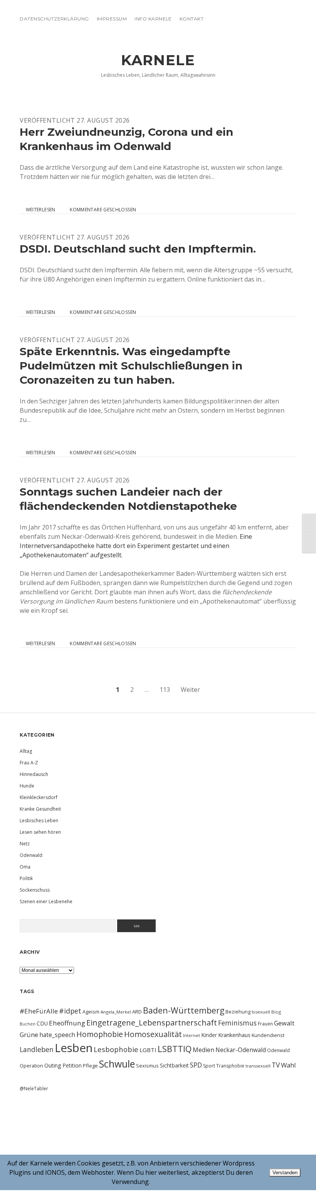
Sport (209, 1065)
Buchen (27, 1024)
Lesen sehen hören (40, 832)
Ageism (90, 1011)
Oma (25, 866)
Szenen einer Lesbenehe (46, 901)
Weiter (190, 689)
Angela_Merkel (116, 1012)
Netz (25, 843)
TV (276, 1064)
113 (165, 689)
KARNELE (158, 60)
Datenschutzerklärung (54, 19)
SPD (196, 1064)
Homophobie (99, 1034)
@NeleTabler (34, 1088)
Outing (52, 1065)
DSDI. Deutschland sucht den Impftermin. (138, 248)
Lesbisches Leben (39, 820)
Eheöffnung (67, 1023)
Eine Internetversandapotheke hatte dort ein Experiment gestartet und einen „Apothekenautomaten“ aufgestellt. (136, 545)
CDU (42, 1023)
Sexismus (147, 1065)
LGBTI (148, 1050)
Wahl (288, 1065)
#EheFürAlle (39, 1011)
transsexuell (258, 1066)
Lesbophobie (116, 1049)
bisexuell (261, 1012)
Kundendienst (268, 1035)
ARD (137, 1011)
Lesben (73, 1048)
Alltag (26, 751)
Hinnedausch (34, 774)
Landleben (37, 1049)
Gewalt (284, 1023)
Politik (26, 878)
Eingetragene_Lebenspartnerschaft (151, 1022)
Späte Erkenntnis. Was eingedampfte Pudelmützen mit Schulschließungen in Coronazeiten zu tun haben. (131, 365)
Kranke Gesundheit (40, 809)
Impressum (112, 19)
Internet (191, 1035)
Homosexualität (153, 1034)
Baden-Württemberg (183, 1010)
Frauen (265, 1023)
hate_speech (57, 1034)
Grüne (29, 1034)
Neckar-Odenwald (240, 1050)
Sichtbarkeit (174, 1065)
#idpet (70, 1010)
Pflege (90, 1065)
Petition (72, 1065)
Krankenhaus (234, 1035)
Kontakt (191, 19)
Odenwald (31, 855)
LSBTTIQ (175, 1048)
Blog (276, 1012)
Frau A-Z (29, 762)
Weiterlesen (40, 209)
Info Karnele (153, 19)
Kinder (209, 1035)
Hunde (27, 786)
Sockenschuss (35, 890)
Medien (203, 1050)
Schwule (117, 1063)
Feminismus (237, 1022)
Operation (31, 1065)
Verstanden (285, 1172)
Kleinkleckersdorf (38, 797)
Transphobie (230, 1065)
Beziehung (237, 1011)
